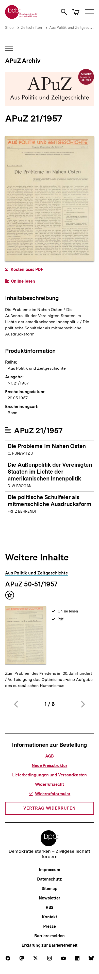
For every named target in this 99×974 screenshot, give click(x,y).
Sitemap (49, 888)
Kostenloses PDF (27, 269)
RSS (50, 907)
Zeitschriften (31, 28)
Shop (9, 28)
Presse (49, 926)
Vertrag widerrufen (49, 808)
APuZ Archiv (22, 60)
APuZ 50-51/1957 (31, 584)
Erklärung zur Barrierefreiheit (49, 945)
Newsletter (49, 898)
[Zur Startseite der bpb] (21, 17)
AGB (49, 756)
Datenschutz (49, 879)
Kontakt (49, 917)
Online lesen (23, 281)
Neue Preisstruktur (49, 765)
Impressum (49, 869)
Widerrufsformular (52, 793)
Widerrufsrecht (49, 784)
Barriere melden (49, 935)
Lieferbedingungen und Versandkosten (49, 775)
